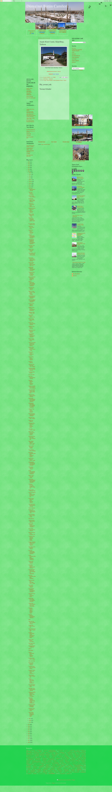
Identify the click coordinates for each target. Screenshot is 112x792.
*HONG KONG (30, 756)
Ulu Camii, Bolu (31, 374)
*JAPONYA (48, 756)
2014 (29, 735)
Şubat (30, 720)
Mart (30, 718)
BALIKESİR (77, 766)
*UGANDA (49, 763)
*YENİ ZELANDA (82, 763)
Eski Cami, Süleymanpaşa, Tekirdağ (32, 189)
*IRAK (42, 756)
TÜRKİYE (78, 126)
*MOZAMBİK (38, 759)
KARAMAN (45, 769)
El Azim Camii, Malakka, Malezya (31, 304)
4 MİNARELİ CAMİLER (44, 765)
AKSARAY (28, 766)
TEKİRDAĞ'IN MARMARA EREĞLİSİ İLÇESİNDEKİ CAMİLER (32, 241)
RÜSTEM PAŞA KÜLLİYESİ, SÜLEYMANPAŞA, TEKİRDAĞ (32, 571)
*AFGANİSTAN (32, 750)
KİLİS (27, 770)
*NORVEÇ (57, 759)
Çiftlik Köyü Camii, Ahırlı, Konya (31, 227)
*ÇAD (39, 764)
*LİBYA (77, 757)
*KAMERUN (54, 756)
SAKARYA (60, 770)
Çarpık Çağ (29, 133)
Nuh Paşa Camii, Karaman (32, 644)
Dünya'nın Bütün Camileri (47, 6)
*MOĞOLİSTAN (45, 759)
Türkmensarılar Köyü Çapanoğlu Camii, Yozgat (32, 582)
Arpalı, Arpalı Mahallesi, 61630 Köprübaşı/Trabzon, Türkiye (55, 80)
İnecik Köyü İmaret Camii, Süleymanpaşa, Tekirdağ (32, 259)
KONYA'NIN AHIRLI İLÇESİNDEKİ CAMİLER (32, 525)
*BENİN (40, 751)
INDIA (29, 769)
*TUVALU (37, 763)
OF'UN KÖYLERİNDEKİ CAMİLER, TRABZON (32, 472)
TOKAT (38, 772)
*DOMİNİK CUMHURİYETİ (71, 752)
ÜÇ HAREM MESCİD (76, 55)
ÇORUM (34, 773)
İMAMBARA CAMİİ (41, 773)
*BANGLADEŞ (29, 751)
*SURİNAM (83, 760)
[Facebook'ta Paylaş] (66, 77)
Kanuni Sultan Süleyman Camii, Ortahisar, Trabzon (31, 500)
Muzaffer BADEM (76, 273)
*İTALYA (34, 765)
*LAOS (57, 757)
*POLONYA (34, 760)
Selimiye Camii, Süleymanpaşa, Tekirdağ (32, 395)
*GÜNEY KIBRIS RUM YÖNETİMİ (42, 754)
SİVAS (83, 770)
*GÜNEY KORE (54, 754)
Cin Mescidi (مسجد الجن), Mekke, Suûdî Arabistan (32, 200)
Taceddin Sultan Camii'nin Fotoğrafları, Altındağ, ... (32, 274)
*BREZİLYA (65, 751)
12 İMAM (28, 153)
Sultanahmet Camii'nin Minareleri (80, 187)
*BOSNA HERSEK (52, 751)
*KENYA (83, 756)
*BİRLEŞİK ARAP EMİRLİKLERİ (35, 752)
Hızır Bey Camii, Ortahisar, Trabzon (32, 246)
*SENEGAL (55, 760)
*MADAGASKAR (31, 758)
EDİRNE (79, 768)
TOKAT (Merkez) (32, 508)
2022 (29, 169)
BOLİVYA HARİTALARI (31, 98)
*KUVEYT (53, 757)
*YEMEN (77, 763)
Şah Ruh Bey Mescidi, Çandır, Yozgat (32, 459)
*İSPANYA (79, 764)
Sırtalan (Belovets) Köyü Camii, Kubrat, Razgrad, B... (32, 680)
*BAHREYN (82, 750)
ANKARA (41, 766)
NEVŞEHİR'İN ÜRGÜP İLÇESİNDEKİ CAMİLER (32, 335)
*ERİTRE (42, 753)
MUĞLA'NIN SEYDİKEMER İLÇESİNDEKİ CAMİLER (32, 400)
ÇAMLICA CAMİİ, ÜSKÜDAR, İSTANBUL (32, 705)
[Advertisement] (53, 130)
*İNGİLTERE (59, 764)
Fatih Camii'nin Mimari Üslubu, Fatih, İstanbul (81, 243)
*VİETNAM (73, 763)
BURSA (52, 768)
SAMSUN (66, 770)
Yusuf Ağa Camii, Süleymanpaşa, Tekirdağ (32, 505)
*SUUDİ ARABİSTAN (47, 762)
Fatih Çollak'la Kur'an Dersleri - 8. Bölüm (30, 146)
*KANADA (60, 756)
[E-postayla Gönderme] (60, 77)
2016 (29, 731)
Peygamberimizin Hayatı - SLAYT (30, 149)
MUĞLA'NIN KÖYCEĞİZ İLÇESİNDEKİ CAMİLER (32, 600)
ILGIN (85, 768)
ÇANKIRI (29, 773)
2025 (29, 163)
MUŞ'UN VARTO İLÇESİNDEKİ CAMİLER (32, 414)
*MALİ (68, 758)
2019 (29, 726)
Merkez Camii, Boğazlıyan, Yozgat (31, 215)
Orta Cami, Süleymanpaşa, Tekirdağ (32, 377)
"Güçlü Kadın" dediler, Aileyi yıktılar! (31, 119)
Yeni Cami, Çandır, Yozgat (32, 429)
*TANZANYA (67, 762)
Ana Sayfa (54, 142)
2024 (29, 165)
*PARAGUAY (28, 760)
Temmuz (30, 181)
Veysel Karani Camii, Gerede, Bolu (32, 676)
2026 (29, 162)
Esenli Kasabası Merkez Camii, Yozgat (32, 515)
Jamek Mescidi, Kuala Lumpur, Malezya (32, 521)
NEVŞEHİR (32, 770)
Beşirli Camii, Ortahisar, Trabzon (31, 663)
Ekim (30, 176)
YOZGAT (70, 772)
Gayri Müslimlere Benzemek (30, 156)
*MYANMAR (51, 759)
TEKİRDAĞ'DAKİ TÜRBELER (32, 646)
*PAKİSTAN (73, 759)
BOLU (40, 768)
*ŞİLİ (37, 765)
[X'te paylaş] (64, 77)
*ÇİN (42, 764)
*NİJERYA (66, 759)
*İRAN (65, 764)
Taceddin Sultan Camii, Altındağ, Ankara (32, 667)
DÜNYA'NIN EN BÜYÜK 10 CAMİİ (78, 161)
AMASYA (35, 766)
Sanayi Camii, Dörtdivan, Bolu (32, 490)
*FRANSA (57, 753)
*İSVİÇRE (29, 765)
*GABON (75, 753)
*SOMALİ (66, 760)
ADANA (63, 765)
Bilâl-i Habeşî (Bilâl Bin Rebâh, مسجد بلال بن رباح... (32, 443)
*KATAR (71, 756)
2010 (29, 742)
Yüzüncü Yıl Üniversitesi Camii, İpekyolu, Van (32, 205)
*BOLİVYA (45, 751)
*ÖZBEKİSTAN (48, 764)
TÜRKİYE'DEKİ (42, 30)
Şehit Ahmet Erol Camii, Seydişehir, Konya (32, 595)
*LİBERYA (72, 757)
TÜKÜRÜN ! (29, 135)
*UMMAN (63, 763)
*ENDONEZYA (29, 753)
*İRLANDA (69, 764)
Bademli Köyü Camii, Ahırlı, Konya (31, 319)
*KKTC (34, 757)
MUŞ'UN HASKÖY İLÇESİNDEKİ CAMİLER (32, 616)
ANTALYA (48, 766)
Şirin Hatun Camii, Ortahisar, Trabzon (32, 547)
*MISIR (84, 758)
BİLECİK (59, 768)
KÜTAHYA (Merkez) (31, 362)
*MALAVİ (44, 758)
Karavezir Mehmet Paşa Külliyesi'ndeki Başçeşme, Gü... (32, 494)
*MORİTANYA (30, 759)
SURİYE (73, 770)
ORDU (44, 770)
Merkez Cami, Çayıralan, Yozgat (31, 476)
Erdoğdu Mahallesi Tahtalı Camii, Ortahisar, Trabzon (32, 544)
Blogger (53, 783)
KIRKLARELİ (66, 769)
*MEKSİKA (80, 758)
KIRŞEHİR (73, 769)
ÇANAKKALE (83, 772)
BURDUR (46, 768)
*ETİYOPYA (48, 753)
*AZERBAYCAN (72, 750)
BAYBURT (35, 768)
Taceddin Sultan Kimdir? (32, 372)
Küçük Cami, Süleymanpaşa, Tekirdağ (32, 323)
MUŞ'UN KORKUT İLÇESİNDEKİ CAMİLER (32, 300)
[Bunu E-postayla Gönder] (62, 77)
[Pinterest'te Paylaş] (67, 77)
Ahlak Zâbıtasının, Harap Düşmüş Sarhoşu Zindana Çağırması (31, 115)
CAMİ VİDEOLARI (75, 57)
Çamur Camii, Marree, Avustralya (31, 640)
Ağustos (30, 179)
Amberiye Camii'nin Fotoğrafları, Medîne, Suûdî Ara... (32, 486)
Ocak (30, 722)
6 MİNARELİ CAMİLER (55, 765)
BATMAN (29, 768)
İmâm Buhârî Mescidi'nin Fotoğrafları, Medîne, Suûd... (31, 714)
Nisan (30, 186)
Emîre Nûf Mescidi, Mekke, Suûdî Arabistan (32, 566)
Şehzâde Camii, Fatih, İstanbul (32, 418)
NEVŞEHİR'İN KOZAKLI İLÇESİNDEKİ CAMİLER (32, 590)
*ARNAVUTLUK (52, 750)
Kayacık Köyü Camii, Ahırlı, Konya (31, 339)
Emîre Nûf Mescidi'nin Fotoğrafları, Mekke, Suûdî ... (32, 219)
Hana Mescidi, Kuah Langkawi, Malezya (32, 622)
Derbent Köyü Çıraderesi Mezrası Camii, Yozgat (32, 349)
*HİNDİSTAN (36, 756)
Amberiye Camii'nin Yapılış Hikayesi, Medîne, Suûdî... (31, 610)
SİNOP (78, 770)
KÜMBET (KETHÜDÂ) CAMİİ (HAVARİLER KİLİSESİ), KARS (31, 635)
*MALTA (63, 758)
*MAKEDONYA (38, 758)
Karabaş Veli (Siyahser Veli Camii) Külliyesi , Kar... (32, 511)
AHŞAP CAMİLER (75, 60)
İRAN (46, 773)
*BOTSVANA (61, 751)
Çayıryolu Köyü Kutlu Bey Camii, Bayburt (32, 365)
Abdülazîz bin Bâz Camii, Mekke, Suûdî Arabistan (32, 387)
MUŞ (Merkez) (31, 518)
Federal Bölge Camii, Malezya (32, 196)
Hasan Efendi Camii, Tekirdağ (32, 450)
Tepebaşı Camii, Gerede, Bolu (32, 313)
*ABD (27, 750)
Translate (81, 70)
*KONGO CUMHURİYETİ (41, 757)
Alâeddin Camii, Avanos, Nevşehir (31, 327)
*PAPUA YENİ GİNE (81, 759)
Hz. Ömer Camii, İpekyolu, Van (32, 224)
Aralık (30, 172)
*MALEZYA (58, 758)
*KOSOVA (47, 757)
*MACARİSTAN (83, 757)
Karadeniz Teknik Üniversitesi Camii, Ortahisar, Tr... (32, 672)
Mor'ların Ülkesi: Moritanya (30, 89)
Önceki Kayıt (66, 142)
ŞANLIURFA (62, 773)
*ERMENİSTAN (36, 753)
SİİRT (27, 772)
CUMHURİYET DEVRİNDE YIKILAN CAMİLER (77, 50)
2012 (29, 738)
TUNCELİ (52, 772)
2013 (29, 737)
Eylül (30, 177)
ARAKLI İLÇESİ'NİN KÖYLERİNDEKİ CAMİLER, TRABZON (32, 283)
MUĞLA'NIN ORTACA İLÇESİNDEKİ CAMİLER (32, 269)
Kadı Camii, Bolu (32, 660)
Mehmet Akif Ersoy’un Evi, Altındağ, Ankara (32, 433)
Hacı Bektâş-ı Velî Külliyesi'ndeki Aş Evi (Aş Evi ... (32, 255)
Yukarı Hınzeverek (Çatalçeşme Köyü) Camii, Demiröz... (32, 344)
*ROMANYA (44, 760)
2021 (29, 171)
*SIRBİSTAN (61, 760)
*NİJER (62, 759)
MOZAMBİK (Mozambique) (29, 92)
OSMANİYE (50, 770)
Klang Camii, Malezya (31, 421)
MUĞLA (30, 648)
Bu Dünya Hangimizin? (31, 129)
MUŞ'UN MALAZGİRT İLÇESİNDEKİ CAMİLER (32, 236)
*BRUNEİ (70, 751)
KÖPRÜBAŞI (45, 79)
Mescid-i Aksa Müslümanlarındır (80, 207)
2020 (29, 724)
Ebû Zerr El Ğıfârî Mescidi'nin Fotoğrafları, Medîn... (32, 278)
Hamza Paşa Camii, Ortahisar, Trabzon (31, 358)
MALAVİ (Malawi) (30, 96)
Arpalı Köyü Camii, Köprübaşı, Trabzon (31, 232)
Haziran (30, 183)
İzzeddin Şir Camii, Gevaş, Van (32, 626)
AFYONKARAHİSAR (78, 765)
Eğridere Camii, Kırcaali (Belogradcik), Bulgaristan (32, 309)
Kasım (30, 174)
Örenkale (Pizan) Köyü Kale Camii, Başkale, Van (32, 438)
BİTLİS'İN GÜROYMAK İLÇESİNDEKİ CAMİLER (32, 552)
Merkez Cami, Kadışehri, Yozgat (31, 250)
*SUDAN (77, 760)
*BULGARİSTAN (77, 751)
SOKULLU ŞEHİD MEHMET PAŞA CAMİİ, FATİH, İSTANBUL (32, 694)
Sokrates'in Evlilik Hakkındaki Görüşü (30, 112)
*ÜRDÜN (54, 764)
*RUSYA (49, 760)
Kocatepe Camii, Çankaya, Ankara (80, 224)
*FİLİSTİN (70, 753)
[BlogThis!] (63, 77)
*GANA (80, 753)
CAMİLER (42, 33)
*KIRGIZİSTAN (28, 757)
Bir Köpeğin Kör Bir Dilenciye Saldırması (30, 121)
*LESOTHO (62, 757)
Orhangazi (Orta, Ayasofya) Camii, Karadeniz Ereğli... (32, 425)
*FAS (53, 753)
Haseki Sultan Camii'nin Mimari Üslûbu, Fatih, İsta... (32, 264)
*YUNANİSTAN (29, 764)
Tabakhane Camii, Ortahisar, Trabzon (32, 331)
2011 (29, 740)
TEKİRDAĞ (32, 772)
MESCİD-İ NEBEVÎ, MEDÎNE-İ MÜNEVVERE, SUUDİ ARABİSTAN (32, 700)
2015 (29, 733)
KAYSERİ (52, 769)
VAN (60, 772)
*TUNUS (32, 763)
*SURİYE (28, 762)
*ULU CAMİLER (55, 763)
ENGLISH (74, 62)
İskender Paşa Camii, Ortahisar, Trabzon (31, 410)
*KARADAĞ (66, 756)
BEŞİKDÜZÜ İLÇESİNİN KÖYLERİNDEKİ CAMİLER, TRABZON (32, 405)
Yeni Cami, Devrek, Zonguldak (31, 193)
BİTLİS (69, 768)
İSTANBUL (52, 773)
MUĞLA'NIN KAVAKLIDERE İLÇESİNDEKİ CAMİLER (32, 481)
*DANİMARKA (61, 752)
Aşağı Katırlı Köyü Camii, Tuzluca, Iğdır (32, 629)
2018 (29, 728)
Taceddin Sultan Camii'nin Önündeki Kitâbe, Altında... (32, 538)
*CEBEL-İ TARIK (45, 752)
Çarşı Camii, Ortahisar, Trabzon (31, 586)
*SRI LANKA (72, 760)
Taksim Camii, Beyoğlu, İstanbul (31, 447)
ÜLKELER (74, 54)
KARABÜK (39, 769)
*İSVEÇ (84, 764)
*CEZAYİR (51, 752)
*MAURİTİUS (74, 758)
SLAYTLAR (74, 59)
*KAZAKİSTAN (77, 756)
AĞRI (72, 766)
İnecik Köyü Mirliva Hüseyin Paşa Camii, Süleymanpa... (32, 605)
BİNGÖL (65, 768)
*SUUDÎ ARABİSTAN (36, 762)
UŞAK (57, 772)
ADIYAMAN (31, 650)
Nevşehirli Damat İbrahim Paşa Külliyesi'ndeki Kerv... (32, 391)
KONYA (79, 769)
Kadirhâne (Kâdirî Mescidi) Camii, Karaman (32, 369)
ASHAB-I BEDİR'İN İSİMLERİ (30, 151)
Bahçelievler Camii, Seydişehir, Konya (31, 354)
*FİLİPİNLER (63, 753)
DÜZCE (73, 768)
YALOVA (64, 772)
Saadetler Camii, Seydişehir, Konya (32, 709)
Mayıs (30, 185)
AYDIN (66, 766)
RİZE (55, 770)
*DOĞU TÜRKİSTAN (81, 752)
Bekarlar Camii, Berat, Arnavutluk (80, 178)
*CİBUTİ (56, 752)
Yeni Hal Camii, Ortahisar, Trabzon (31, 288)
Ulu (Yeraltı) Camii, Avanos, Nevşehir (32, 529)
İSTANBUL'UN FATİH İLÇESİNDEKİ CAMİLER (81, 234)
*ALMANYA (39, 750)
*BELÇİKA (35, 751)
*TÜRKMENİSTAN (43, 763)
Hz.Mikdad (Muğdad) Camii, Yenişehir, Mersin (81, 196)
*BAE (78, 750)
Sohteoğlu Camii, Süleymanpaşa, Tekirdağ (32, 689)
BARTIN (84, 766)
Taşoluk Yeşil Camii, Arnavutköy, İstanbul (81, 254)
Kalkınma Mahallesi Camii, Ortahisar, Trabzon (31, 382)
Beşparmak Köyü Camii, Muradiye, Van (32, 533)
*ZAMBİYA (35, 764)
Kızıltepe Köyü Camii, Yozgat (32, 659)
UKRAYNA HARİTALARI (29, 94)
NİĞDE (39, 770)
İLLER (73, 52)
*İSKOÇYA (74, 764)
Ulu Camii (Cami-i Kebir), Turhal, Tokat (32, 685)
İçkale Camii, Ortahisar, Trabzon (31, 562)
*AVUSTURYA (66, 750)
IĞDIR (33, 769)
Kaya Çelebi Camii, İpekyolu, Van (32, 316)
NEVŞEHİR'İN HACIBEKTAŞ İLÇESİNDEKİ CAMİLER (32, 464)
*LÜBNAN (67, 757)
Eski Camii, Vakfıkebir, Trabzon (31, 467)
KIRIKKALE (59, 769)
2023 (29, 167)
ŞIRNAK (68, 773)
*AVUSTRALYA (60, 750)
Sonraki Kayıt (41, 142)
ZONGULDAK (76, 772)
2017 (29, 729)
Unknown (75, 275)
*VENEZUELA (68, 763)
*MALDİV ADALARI (51, 758)
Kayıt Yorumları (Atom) (45, 144)
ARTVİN (60, 766)
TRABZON (51, 79)
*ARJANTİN (45, 750)
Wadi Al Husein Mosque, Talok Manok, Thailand (32, 293)
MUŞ (29, 619)
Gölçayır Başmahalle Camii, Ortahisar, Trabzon (31, 654)
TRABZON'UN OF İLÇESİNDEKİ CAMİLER (32, 297)
